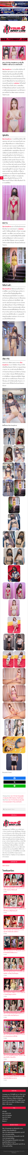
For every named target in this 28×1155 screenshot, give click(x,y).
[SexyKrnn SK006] (20, 470)
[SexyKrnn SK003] (8, 453)
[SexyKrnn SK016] (8, 590)
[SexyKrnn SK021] (20, 642)
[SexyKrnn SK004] (19, 453)
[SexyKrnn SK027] (9, 727)
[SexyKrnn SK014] (19, 556)
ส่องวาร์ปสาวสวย (6, 1113)
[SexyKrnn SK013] (8, 556)
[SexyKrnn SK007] (8, 487)
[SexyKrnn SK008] (20, 487)
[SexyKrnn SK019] (14, 624)
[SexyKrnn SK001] (9, 436)
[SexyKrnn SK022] (8, 659)
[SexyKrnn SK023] (20, 659)
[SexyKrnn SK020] (9, 642)
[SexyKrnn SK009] (14, 505)
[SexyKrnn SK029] (14, 744)
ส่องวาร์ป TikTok (6, 1117)
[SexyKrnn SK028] (19, 727)
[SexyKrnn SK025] (14, 693)
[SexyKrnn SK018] (14, 607)
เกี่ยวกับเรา (5, 1119)
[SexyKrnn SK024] (14, 676)
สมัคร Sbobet (5, 865)
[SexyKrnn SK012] (20, 539)
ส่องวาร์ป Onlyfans (7, 1115)
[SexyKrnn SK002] (20, 436)
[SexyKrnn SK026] (14, 710)
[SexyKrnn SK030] (14, 762)
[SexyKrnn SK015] (14, 573)
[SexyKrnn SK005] (8, 470)
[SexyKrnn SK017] (20, 590)
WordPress (14, 1152)
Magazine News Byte (14, 1151)
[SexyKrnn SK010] (14, 522)
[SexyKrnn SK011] (9, 539)
